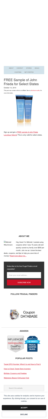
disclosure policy (35, 90)
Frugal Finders (24, 11)
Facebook (6, 301)
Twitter (13, 301)
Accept (24, 407)
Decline (24, 414)
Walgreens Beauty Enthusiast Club (16, 378)
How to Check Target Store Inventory (17, 368)
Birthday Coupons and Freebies (15, 373)
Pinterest (20, 301)
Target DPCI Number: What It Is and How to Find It (22, 364)
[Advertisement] (24, 40)
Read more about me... (18, 256)
